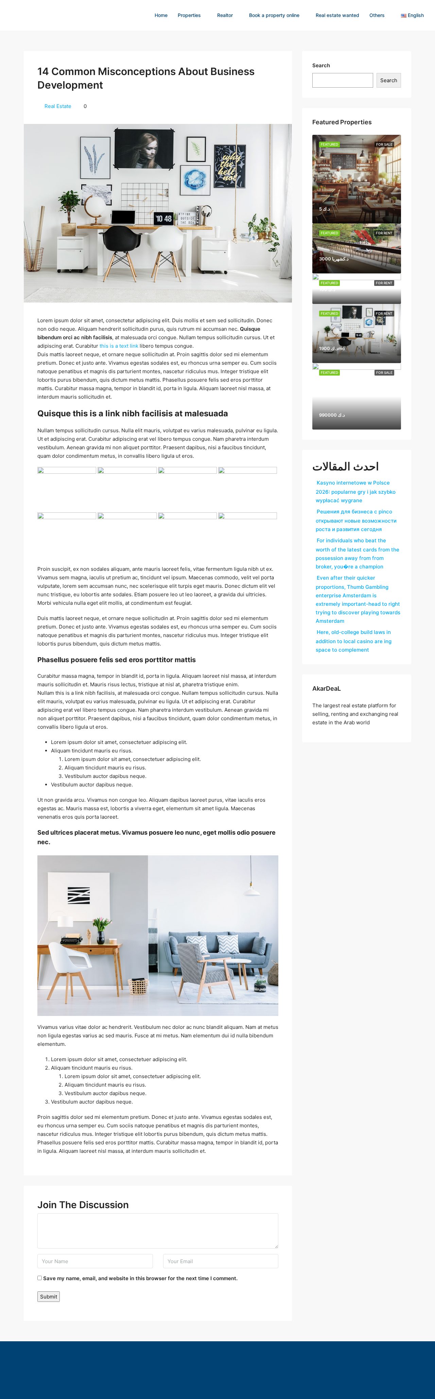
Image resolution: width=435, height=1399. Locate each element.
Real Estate (58, 106)
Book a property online (274, 15)
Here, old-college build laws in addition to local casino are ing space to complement (354, 641)
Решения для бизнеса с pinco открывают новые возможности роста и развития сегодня (356, 520)
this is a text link (119, 346)
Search (321, 65)
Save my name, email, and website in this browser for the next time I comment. (140, 1278)
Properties (189, 15)
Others (377, 15)
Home (161, 15)
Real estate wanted (337, 15)
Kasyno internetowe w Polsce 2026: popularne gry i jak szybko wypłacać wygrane (356, 491)
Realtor (225, 15)
